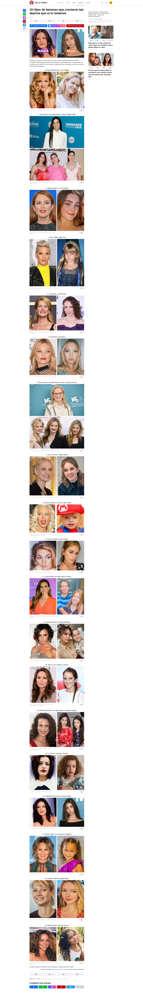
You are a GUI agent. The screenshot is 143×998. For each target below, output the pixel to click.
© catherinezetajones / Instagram (36, 828)
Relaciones (91, 79)
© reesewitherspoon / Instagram (48, 110)
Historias (95, 49)
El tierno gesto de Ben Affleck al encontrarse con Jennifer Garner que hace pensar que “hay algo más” (100, 74)
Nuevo (68, 2)
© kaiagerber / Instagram (46, 572)
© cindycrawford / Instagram (35, 572)
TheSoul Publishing (98, 18)
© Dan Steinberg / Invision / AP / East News (38, 704)
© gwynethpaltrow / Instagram (50, 919)
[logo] (38, 2)
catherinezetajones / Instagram (59, 969)
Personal (61, 2)
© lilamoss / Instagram (51, 376)
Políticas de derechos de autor (94, 13)
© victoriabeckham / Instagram (45, 660)
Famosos (97, 79)
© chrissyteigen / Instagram (53, 874)
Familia (90, 49)
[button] (91, 40)
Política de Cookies (105, 13)
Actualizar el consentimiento (94, 16)
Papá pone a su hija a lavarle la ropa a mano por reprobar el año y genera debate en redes (100, 45)
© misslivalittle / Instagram (35, 791)
